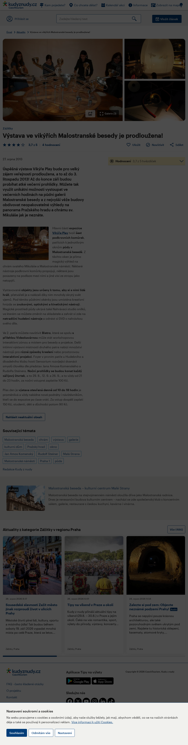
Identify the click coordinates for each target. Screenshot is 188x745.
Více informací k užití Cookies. (92, 722)
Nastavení (65, 733)
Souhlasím (16, 733)
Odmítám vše (41, 733)
